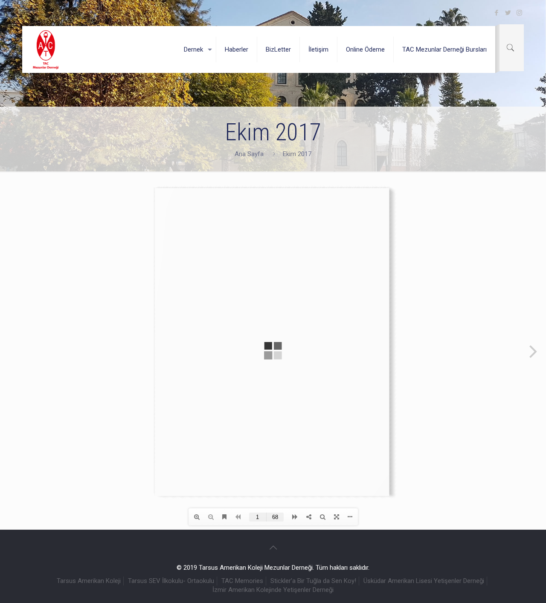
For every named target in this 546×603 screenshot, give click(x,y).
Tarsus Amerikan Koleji (89, 581)
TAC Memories (242, 581)
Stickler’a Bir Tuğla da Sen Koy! (313, 581)
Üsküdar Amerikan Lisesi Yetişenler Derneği (423, 581)
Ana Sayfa (249, 154)
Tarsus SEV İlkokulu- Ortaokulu (171, 581)
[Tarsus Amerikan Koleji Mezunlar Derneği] (46, 49)
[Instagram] (519, 13)
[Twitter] (507, 13)
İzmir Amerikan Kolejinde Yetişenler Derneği (273, 590)
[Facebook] (496, 13)
